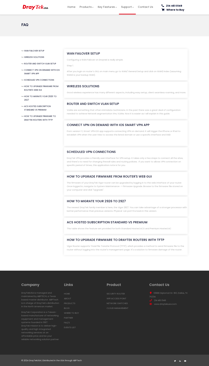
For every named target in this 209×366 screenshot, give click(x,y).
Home (71, 7)
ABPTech (77, 360)
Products (86, 7)
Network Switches (117, 303)
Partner (68, 317)
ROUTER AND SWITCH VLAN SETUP (40, 63)
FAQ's (67, 322)
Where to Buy (175, 9)
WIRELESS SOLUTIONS (34, 57)
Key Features (106, 7)
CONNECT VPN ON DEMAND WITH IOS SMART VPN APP (108, 125)
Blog (67, 308)
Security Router (116, 293)
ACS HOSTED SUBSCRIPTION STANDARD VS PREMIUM (107, 222)
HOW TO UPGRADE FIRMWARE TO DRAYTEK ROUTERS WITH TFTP (115, 240)
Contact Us (145, 7)
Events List (70, 327)
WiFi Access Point (116, 298)
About (67, 298)
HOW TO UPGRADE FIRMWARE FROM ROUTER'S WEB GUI (109, 176)
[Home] (35, 6)
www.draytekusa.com (165, 304)
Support (126, 7)
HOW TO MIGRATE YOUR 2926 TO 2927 (96, 201)
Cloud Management (117, 308)
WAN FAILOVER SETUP (34, 50)
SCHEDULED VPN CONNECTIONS (39, 79)
